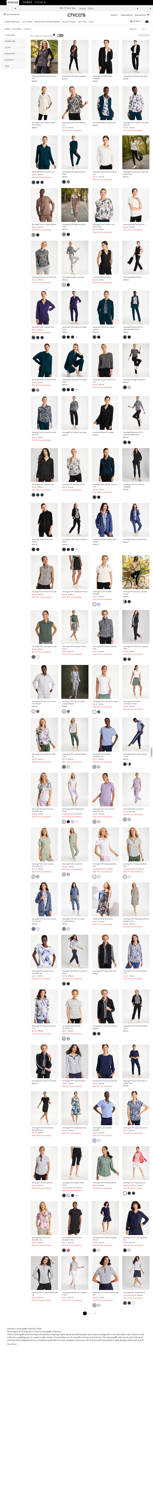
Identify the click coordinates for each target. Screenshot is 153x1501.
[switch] (60, 35)
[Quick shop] (76, 337)
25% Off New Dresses (67, 8)
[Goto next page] (94, 1313)
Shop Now (84, 8)
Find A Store (144, 35)
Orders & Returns (127, 15)
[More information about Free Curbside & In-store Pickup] (54, 34)
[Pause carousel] (150, 8)
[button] (147, 21)
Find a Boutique (139, 15)
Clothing (17, 29)
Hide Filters (10, 35)
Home (7, 29)
